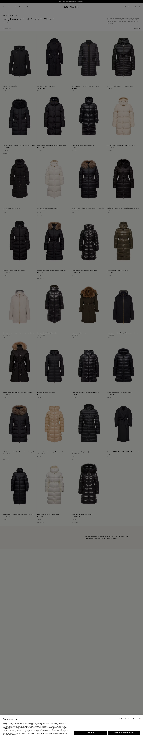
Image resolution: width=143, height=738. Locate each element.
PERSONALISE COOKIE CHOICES (124, 733)
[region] (71, 726)
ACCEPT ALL (90, 733)
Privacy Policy (12, 734)
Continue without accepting (130, 719)
